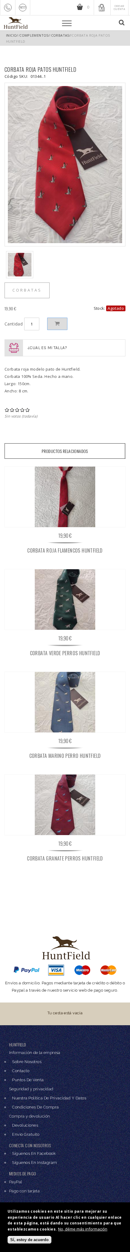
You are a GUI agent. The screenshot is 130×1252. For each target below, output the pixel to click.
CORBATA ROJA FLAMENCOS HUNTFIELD (64, 550)
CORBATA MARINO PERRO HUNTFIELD (65, 755)
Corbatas (60, 35)
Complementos (33, 35)
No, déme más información (82, 1229)
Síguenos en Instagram (34, 1162)
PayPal (15, 1182)
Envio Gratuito (25, 1134)
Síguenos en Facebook (34, 1153)
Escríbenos (22, 7)
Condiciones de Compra (35, 1107)
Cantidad (14, 324)
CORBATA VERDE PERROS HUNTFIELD (65, 653)
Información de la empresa (34, 1052)
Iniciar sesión (101, 7)
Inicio (11, 35)
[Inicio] (15, 23)
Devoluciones (25, 1125)
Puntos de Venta (28, 1080)
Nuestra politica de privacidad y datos (49, 1098)
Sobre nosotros (26, 1061)
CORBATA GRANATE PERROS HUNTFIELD (65, 858)
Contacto (20, 1071)
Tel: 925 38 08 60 (7, 7)
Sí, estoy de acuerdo (29, 1239)
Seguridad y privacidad (31, 1089)
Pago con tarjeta (24, 1191)
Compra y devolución (29, 1116)
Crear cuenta (119, 7)
